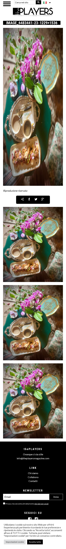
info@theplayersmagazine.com (33, 458)
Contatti (33, 480)
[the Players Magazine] (33, 11)
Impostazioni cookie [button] (15, 542)
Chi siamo (33, 473)
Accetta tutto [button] (35, 542)
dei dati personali (42, 504)
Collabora (33, 477)
